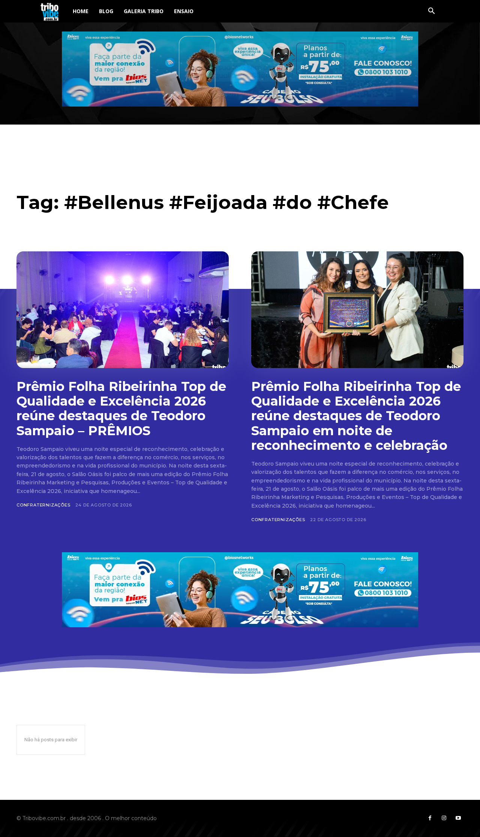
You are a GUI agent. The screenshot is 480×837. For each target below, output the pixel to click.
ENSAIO (184, 11)
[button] (431, 11)
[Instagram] (444, 818)
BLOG (106, 11)
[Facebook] (429, 818)
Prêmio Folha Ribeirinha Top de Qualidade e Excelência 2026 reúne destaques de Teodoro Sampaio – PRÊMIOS (121, 408)
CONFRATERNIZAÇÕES (43, 505)
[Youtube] (458, 818)
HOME (80, 11)
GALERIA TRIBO (144, 11)
